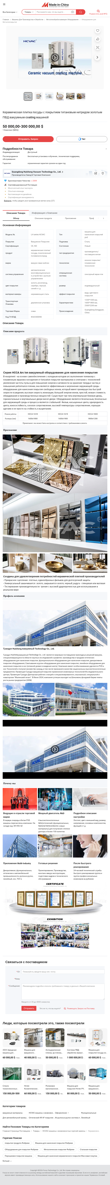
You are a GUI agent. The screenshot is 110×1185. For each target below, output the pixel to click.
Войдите (7, 200)
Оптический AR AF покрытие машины (42, 1117)
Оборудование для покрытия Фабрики (21, 1149)
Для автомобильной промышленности (16, 1117)
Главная (6, 19)
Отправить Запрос (28, 139)
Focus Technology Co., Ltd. (52, 1170)
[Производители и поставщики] (55, 4)
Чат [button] (83, 139)
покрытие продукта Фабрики (17, 1143)
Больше (6, 1161)
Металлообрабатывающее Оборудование (62, 19)
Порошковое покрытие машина (18, 1156)
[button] (98, 218)
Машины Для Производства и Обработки (27, 19)
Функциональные (88, 1112)
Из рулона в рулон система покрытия (68, 1117)
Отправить (29, 1008)
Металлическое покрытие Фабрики (59, 1149)
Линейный (85, 1117)
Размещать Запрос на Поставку (79, 1008)
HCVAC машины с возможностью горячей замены (42, 1112)
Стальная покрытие (88, 1149)
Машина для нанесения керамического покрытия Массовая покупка (67, 1156)
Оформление (61, 1112)
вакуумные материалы (13, 1112)
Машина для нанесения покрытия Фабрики (54, 1143)
